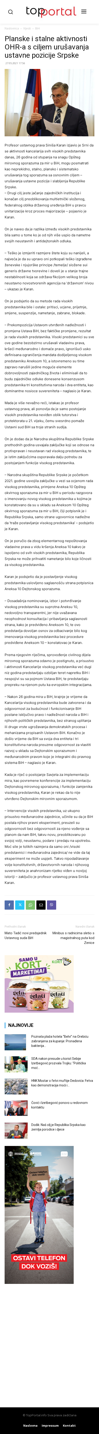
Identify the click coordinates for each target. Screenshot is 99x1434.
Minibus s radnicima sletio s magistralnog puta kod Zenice (73, 938)
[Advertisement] (49, 1343)
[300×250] (39, 1011)
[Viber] (51, 905)
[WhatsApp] (30, 905)
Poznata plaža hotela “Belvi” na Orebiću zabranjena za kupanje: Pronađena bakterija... (59, 1041)
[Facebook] (9, 905)
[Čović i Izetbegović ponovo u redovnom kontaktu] (16, 1108)
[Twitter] (19, 905)
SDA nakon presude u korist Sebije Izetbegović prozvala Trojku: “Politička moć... (58, 1063)
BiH (37, 28)
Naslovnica (12, 28)
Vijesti (27, 28)
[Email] (41, 905)
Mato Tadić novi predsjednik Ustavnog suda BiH (26, 935)
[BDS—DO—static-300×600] (39, 1282)
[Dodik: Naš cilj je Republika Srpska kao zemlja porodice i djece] (16, 1131)
